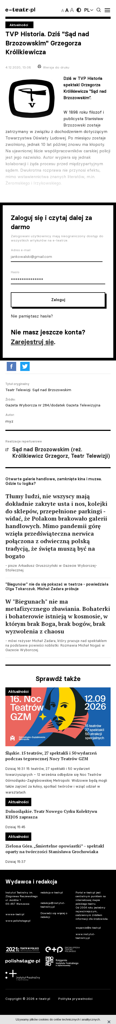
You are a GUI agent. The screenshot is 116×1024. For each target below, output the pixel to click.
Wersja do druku (56, 67)
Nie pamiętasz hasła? (32, 316)
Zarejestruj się (32, 342)
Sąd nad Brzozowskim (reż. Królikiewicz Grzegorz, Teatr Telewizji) (61, 452)
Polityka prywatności (75, 999)
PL (87, 10)
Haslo (15, 272)
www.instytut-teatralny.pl (85, 936)
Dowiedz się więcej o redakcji (53, 915)
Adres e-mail (20, 250)
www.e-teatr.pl (14, 914)
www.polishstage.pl (17, 920)
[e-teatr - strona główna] (20, 10)
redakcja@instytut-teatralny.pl (52, 904)
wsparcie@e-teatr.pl (88, 927)
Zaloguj (58, 299)
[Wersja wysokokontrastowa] (78, 10)
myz (9, 421)
